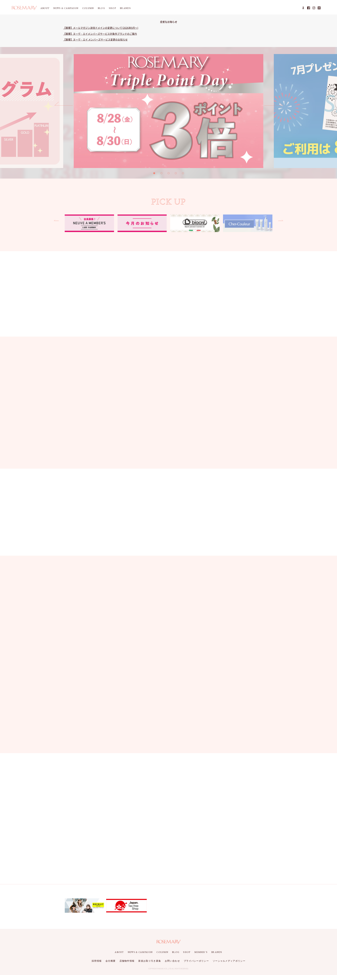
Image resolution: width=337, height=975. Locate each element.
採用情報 (97, 960)
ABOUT (45, 8)
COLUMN (88, 8)
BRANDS (125, 8)
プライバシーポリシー (196, 960)
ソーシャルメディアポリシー (229, 960)
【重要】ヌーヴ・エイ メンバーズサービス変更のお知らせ (95, 39)
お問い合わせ (172, 960)
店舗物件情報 (127, 960)
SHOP (112, 8)
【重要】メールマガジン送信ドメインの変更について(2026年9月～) (100, 27)
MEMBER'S (200, 952)
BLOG (101, 8)
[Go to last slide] (64, 105)
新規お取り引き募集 (149, 960)
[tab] (154, 173)
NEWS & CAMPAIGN (65, 8)
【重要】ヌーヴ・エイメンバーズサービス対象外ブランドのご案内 (100, 33)
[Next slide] (273, 105)
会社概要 (110, 960)
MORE (259, 360)
